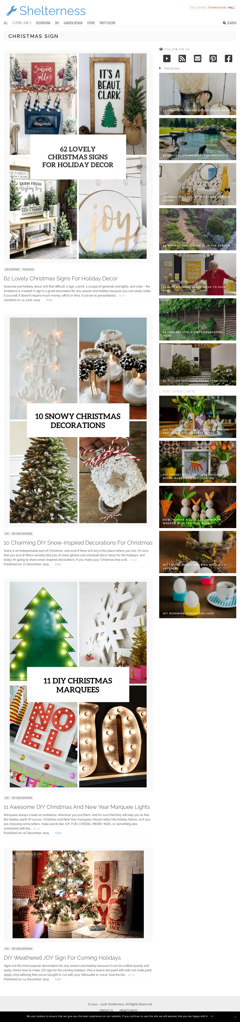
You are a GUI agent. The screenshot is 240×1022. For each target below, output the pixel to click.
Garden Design (73, 22)
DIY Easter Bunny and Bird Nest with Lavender (194, 566)
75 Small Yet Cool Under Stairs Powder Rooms (197, 198)
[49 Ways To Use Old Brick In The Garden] (197, 229)
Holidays (28, 269)
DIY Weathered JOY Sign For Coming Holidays (62, 957)
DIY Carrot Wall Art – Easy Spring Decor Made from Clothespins (192, 476)
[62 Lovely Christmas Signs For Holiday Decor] (78, 258)
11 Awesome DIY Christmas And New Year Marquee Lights (77, 807)
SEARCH (231, 22)
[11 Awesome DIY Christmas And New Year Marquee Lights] (78, 786)
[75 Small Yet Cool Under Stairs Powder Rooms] (197, 184)
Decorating (43, 22)
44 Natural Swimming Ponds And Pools (195, 155)
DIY (57, 22)
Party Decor (107, 22)
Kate (49, 300)
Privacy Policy (129, 1010)
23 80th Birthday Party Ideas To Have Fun (194, 289)
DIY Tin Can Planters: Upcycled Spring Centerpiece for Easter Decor (195, 431)
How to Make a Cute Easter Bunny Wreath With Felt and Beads (192, 521)
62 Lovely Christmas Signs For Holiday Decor (61, 278)
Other (91, 22)
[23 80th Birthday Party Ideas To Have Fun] (197, 274)
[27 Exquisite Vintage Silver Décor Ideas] (197, 94)
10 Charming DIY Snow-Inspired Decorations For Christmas (78, 542)
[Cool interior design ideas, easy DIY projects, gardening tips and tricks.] (46, 18)
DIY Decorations (22, 533)
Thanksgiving (217, 7)
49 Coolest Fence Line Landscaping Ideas (193, 334)
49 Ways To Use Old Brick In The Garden (196, 245)
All (6, 22)
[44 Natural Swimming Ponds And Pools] (197, 139)
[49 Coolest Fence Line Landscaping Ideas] (197, 319)
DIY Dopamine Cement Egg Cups (188, 613)
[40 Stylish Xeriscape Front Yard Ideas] (197, 364)
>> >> (122, 295)
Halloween (198, 7)
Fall (231, 7)
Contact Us (106, 1010)
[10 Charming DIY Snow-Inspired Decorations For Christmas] (78, 522)
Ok (212, 1016)
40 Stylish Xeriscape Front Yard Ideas (195, 380)
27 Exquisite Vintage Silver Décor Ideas (196, 110)
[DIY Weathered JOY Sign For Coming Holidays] (78, 937)
